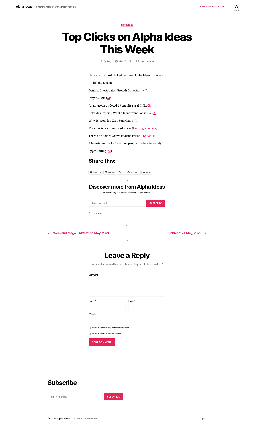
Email (131, 301)
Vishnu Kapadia (143, 136)
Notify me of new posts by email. (106, 333)
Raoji (109, 61)
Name (92, 301)
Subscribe (155, 203)
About (221, 6)
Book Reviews (207, 6)
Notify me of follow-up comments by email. (111, 327)
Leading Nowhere (144, 128)
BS (150, 105)
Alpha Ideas (24, 6)
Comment (94, 275)
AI (115, 83)
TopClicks (127, 25)
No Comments (147, 61)
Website (92, 314)
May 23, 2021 (125, 61)
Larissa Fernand (149, 143)
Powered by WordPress (86, 418)
